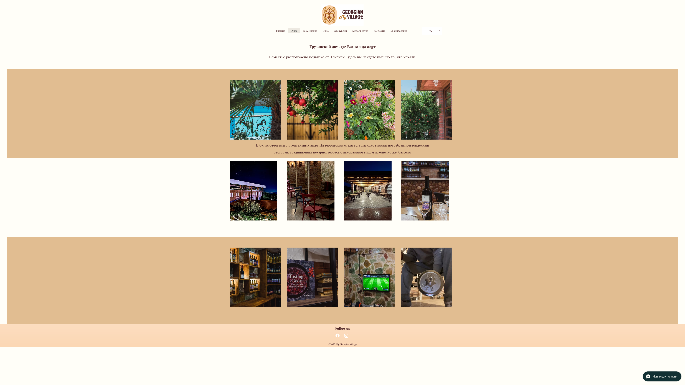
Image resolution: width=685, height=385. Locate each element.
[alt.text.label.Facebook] (337, 335)
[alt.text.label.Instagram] (346, 335)
